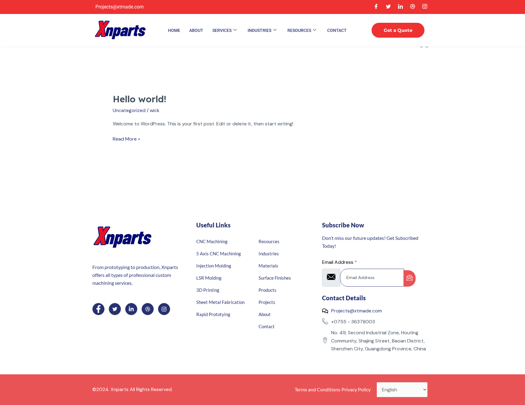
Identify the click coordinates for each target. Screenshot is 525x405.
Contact (337, 30)
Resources (299, 30)
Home (174, 30)
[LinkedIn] (400, 7)
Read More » (126, 138)
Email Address (339, 262)
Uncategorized (129, 110)
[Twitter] (388, 7)
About (196, 30)
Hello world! (139, 99)
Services (222, 30)
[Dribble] (412, 7)
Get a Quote (398, 30)
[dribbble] (148, 309)
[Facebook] (376, 7)
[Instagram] (424, 7)
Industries (259, 30)
